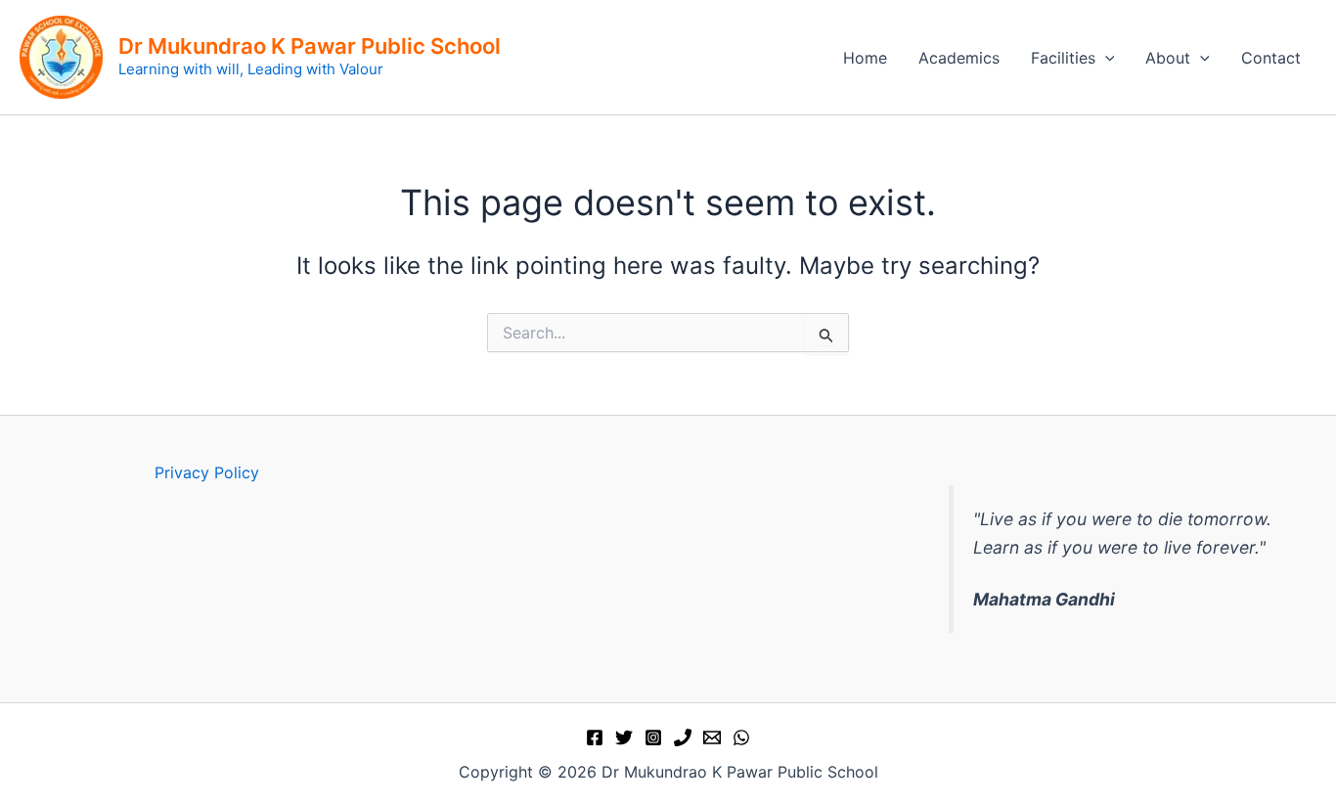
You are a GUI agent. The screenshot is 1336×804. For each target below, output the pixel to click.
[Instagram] (653, 737)
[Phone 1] (682, 737)
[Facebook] (594, 737)
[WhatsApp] (741, 737)
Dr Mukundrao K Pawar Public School (309, 46)
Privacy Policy (207, 472)
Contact (1271, 57)
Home (865, 57)
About (1167, 57)
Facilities (1063, 57)
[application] (1105, 58)
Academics (959, 57)
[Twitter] (624, 737)
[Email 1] (712, 737)
